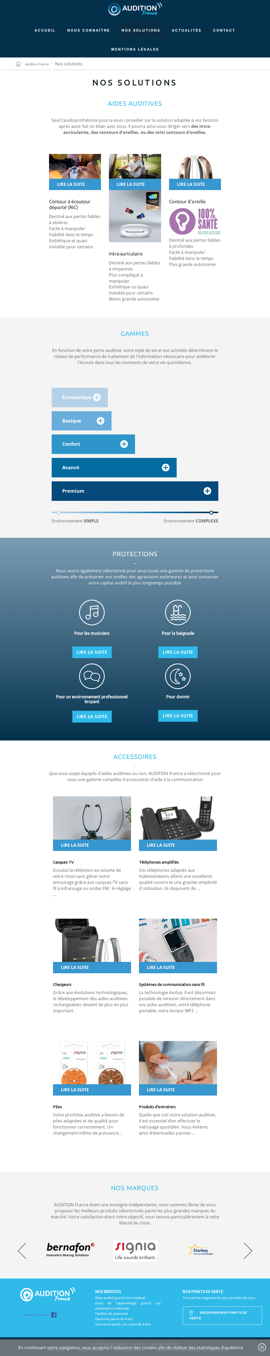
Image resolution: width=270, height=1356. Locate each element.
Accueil (45, 30)
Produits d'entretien (157, 1107)
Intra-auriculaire (126, 253)
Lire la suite (71, 184)
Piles (57, 1107)
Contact (224, 30)
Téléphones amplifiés (159, 862)
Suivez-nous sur (36, 1315)
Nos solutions (141, 30)
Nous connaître (88, 30)
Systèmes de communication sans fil (172, 984)
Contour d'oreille (187, 201)
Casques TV (63, 862)
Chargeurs (62, 984)
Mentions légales (135, 49)
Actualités (186, 30)
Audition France (135, 9)
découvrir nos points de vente (218, 1315)
